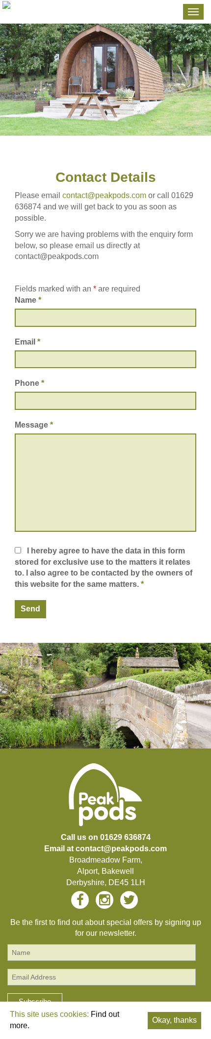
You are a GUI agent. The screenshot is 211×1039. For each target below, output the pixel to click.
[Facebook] (80, 903)
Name (28, 300)
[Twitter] (129, 903)
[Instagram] (104, 903)
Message (34, 425)
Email (27, 342)
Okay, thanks (174, 1020)
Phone (29, 383)
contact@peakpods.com (104, 195)
